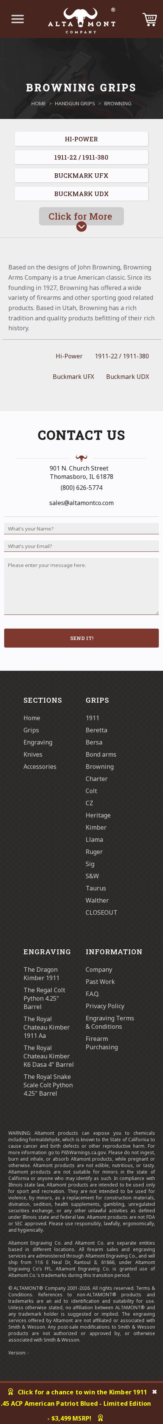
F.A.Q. (92, 994)
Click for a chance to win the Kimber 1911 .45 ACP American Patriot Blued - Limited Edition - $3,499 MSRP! (76, 1405)
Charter (97, 779)
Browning (100, 766)
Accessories (40, 766)
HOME (38, 103)
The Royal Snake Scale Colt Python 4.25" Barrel (48, 1085)
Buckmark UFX (73, 376)
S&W (92, 876)
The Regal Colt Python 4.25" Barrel (44, 998)
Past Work (100, 981)
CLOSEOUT (102, 912)
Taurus (96, 888)
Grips (31, 730)
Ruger (94, 851)
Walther (97, 900)
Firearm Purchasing (102, 1042)
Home (32, 718)
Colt (91, 791)
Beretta (96, 730)
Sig (90, 864)
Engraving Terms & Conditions (110, 1022)
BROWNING (118, 103)
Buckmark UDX (127, 376)
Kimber (96, 827)
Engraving (38, 742)
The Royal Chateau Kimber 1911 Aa (47, 1027)
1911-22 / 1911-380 (122, 356)
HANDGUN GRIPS (75, 103)
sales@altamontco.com (81, 503)
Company (99, 969)
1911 (92, 718)
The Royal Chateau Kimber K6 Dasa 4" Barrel (49, 1056)
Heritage (98, 815)
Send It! (81, 638)
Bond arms (101, 754)
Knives (33, 754)
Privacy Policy (105, 1006)
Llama (94, 839)
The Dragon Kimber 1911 (42, 973)
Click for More (81, 216)
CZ (89, 803)
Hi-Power (69, 356)
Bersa (94, 742)
